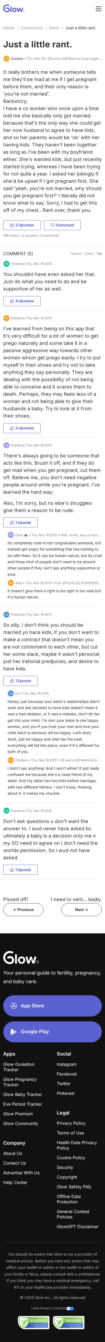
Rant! (54, 27)
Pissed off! (15, 899)
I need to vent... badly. (76, 899)
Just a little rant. (80, 27)
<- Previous (23, 909)
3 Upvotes (24, 428)
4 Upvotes (24, 301)
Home (9, 27)
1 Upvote (23, 522)
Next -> (81, 909)
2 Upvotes (24, 225)
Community (32, 27)
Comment (65, 225)
